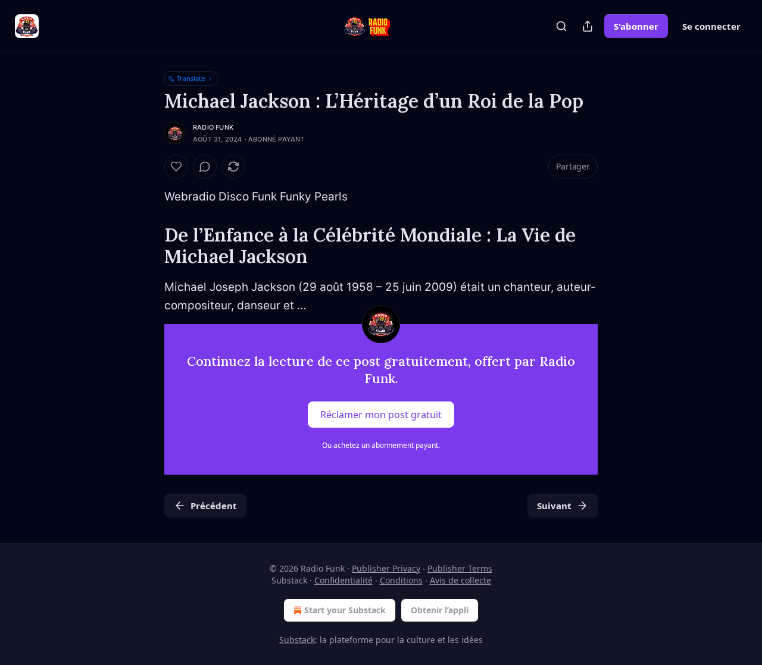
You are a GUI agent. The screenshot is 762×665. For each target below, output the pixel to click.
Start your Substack (345, 610)
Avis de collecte (460, 580)
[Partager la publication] (587, 26)
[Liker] (176, 166)
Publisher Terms (459, 568)
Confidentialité (343, 580)
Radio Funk (213, 127)
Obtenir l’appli (440, 610)
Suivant (554, 506)
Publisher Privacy (386, 568)
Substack (297, 639)
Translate (191, 78)
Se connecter (711, 26)
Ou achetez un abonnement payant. (381, 445)
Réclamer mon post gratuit (381, 414)
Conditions (401, 580)
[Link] (147, 245)
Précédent (213, 506)
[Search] (561, 26)
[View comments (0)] (205, 166)
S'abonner (636, 26)
